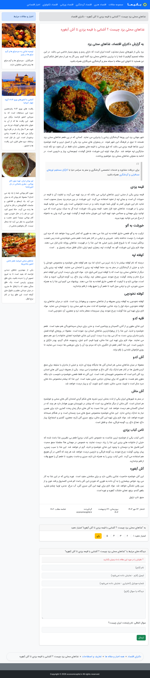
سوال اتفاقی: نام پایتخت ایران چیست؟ (127, 623)
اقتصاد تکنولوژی (50, 4)
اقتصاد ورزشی (66, 4)
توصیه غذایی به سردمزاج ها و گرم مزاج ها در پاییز (19, 53)
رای (98, 536)
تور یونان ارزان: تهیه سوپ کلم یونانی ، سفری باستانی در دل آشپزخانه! (21, 184)
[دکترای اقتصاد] (137, 4)
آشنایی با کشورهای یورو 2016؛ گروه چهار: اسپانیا (19, 101)
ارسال (141, 637)
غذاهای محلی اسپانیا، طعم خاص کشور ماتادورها (20, 262)
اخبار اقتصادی (33, 4)
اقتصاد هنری (100, 4)
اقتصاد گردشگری (84, 4)
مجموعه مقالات (116, 4)
